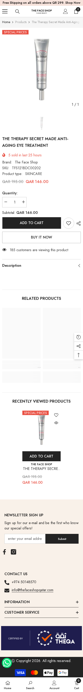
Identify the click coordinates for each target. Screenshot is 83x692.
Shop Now (72, 2)
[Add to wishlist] (56, 415)
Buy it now (41, 237)
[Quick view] (56, 423)
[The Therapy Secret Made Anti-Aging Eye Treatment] (41, 430)
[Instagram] (13, 552)
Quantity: (9, 193)
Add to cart (32, 222)
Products (21, 22)
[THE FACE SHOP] (41, 638)
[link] (68, 223)
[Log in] (65, 11)
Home (6, 22)
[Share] (77, 223)
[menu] (5, 11)
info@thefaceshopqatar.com (32, 590)
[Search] (17, 11)
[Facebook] (4, 552)
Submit (62, 539)
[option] (41, 69)
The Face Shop (26, 162)
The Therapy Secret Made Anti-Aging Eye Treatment (41, 469)
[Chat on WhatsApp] (6, 661)
